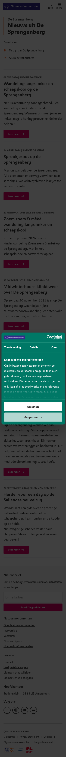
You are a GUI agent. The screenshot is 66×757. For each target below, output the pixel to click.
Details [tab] (34, 347)
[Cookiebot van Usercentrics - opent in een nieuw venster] (47, 337)
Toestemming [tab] (12, 347)
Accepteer (33, 406)
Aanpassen (31, 417)
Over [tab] (54, 347)
